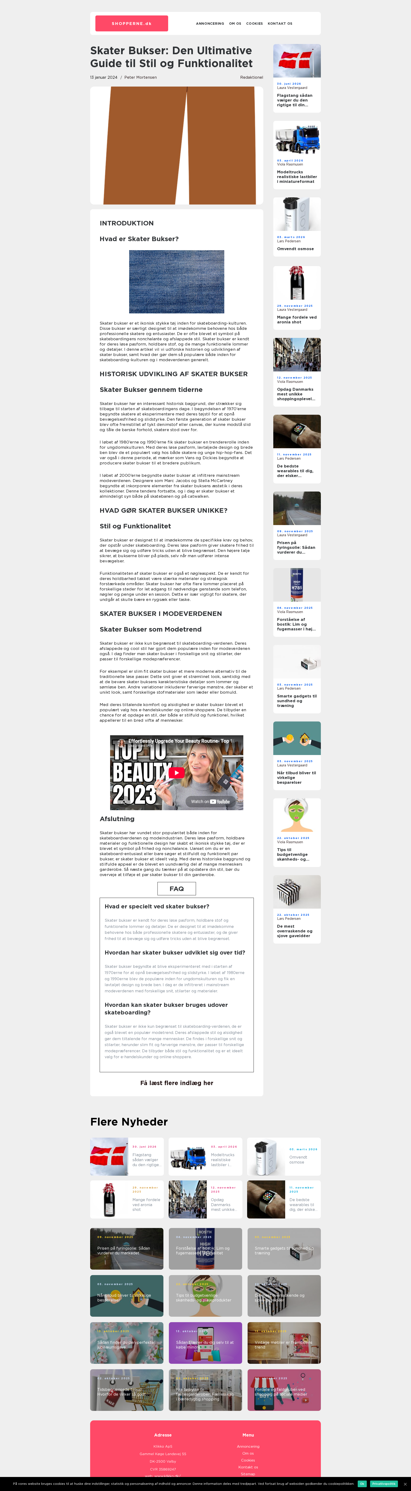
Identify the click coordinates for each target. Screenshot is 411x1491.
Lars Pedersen (289, 241)
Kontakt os (280, 23)
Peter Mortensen (140, 77)
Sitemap (248, 1474)
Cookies (254, 23)
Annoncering (210, 23)
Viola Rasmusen (290, 164)
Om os (235, 23)
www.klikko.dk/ (167, 1476)
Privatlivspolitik (384, 1484)
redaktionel (251, 77)
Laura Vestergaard (292, 87)
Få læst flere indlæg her (176, 1083)
